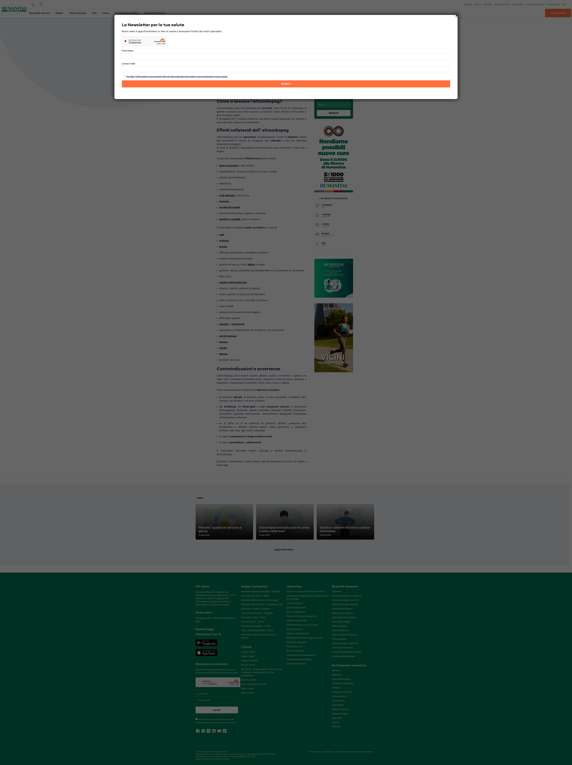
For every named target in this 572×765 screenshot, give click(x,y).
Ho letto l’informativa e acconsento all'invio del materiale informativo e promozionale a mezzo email (177, 76)
